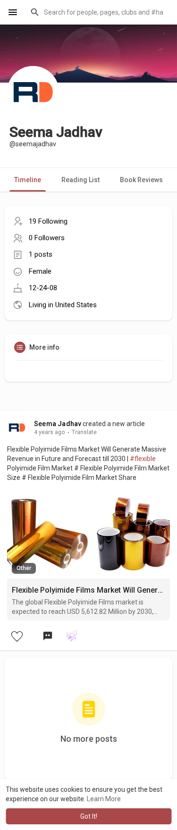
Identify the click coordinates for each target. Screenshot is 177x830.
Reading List (80, 180)
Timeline (27, 180)
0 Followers (47, 238)
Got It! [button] (88, 816)
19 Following (48, 221)
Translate (84, 432)
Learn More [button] (104, 799)
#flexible (143, 458)
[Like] (16, 636)
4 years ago (49, 432)
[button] (97, 12)
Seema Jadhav (57, 424)
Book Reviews (141, 180)
